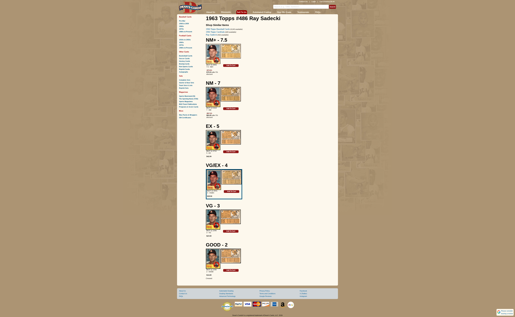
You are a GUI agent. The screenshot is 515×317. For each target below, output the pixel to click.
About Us (210, 12)
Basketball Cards (185, 56)
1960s (181, 26)
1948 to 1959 (184, 24)
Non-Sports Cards (186, 67)
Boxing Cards (184, 64)
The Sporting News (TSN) (188, 99)
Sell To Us (241, 12)
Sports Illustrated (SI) (187, 96)
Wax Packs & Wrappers (188, 115)
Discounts (226, 12)
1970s (181, 29)
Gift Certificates (185, 118)
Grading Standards (226, 294)
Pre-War (182, 21)
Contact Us (303, 2)
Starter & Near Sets (186, 83)
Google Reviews (266, 296)
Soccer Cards (184, 59)
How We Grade (284, 12)
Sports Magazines (186, 101)
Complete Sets (184, 80)
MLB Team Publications (188, 104)
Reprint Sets (184, 88)
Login (314, 2)
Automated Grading (262, 12)
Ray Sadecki (211, 35)
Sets (181, 76)
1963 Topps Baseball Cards (218, 29)
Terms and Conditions (267, 294)
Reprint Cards (184, 69)
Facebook (303, 291)
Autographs (183, 72)
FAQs (317, 12)
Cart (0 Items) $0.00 (327, 2)
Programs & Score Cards (188, 107)
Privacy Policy (265, 291)
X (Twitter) (303, 294)
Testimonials (303, 12)
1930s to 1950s (185, 40)
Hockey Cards (184, 61)
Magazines (183, 92)
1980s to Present (185, 32)
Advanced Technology (227, 296)
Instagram (303, 296)
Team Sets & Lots (185, 85)
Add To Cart (230, 65)
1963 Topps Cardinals (215, 32)
